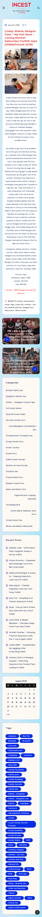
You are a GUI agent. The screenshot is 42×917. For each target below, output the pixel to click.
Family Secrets (15, 784)
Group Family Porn (14, 441)
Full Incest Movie (13, 408)
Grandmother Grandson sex (19, 435)
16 (34, 698)
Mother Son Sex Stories (17, 465)
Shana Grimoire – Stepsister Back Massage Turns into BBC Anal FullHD (22, 564)
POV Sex (23, 874)
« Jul (7, 714)
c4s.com (12, 746)
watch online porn (17, 907)
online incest (14, 869)
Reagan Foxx (28, 307)
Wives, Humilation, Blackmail (19, 526)
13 (21, 698)
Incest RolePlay (15, 830)
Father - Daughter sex (18, 799)
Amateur (12, 736)
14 (25, 698)
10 (8, 698)
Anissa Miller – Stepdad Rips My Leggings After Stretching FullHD (22, 648)
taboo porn (9, 310)
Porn (29, 869)
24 (8, 706)
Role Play (12, 879)
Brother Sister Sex (14, 390)
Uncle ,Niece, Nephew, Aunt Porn (23, 512)
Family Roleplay (15, 779)
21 (25, 702)
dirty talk (12, 765)
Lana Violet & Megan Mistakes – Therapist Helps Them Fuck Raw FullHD (22, 623)
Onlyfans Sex (12, 471)
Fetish (11, 803)
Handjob (25, 803)
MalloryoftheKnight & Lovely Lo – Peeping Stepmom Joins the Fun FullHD (22, 576)
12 (17, 698)
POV (10, 874)
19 (17, 702)
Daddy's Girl (13, 760)
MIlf (28, 840)
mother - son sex (16, 854)
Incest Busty (29, 301)
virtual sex (13, 903)
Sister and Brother (16, 888)
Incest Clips (9, 304)
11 (12, 698)
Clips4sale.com (15, 750)
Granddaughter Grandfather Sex (22, 428)
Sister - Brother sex (17, 883)
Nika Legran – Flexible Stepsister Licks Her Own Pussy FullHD (20, 589)
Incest (11, 818)
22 (29, 702)
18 (12, 702)
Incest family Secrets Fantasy (18, 824)
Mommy (23, 845)
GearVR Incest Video (15, 414)
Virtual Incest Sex (14, 520)
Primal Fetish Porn (14, 477)
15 (29, 698)
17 (8, 702)
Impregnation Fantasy (18, 813)
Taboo (11, 893)
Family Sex (13, 789)
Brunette (27, 741)
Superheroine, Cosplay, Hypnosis (25, 497)
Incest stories (14, 835)
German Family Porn (15, 420)
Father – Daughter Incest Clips (20, 402)
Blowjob (12, 741)
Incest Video (14, 840)
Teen (29, 898)
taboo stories (20, 310)
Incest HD (19, 304)
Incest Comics (12, 447)
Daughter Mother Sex (16, 396)
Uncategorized (13, 504)
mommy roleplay (16, 850)
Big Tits (26, 736)
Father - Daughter (16, 794)
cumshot (28, 755)
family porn (13, 774)
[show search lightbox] (38, 8)
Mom (10, 845)
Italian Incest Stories (15, 459)
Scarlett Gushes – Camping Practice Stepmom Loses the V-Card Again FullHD (22, 635)
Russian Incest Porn (15, 483)
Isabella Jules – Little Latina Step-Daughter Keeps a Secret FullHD (22, 551)
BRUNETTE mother (15, 301)
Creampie (12, 755)
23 (34, 702)
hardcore (12, 808)
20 (21, 702)
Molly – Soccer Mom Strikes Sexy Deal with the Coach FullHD (22, 610)
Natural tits (13, 864)
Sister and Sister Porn (16, 489)
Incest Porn (11, 453)
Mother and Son (15, 307)
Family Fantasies (16, 770)
